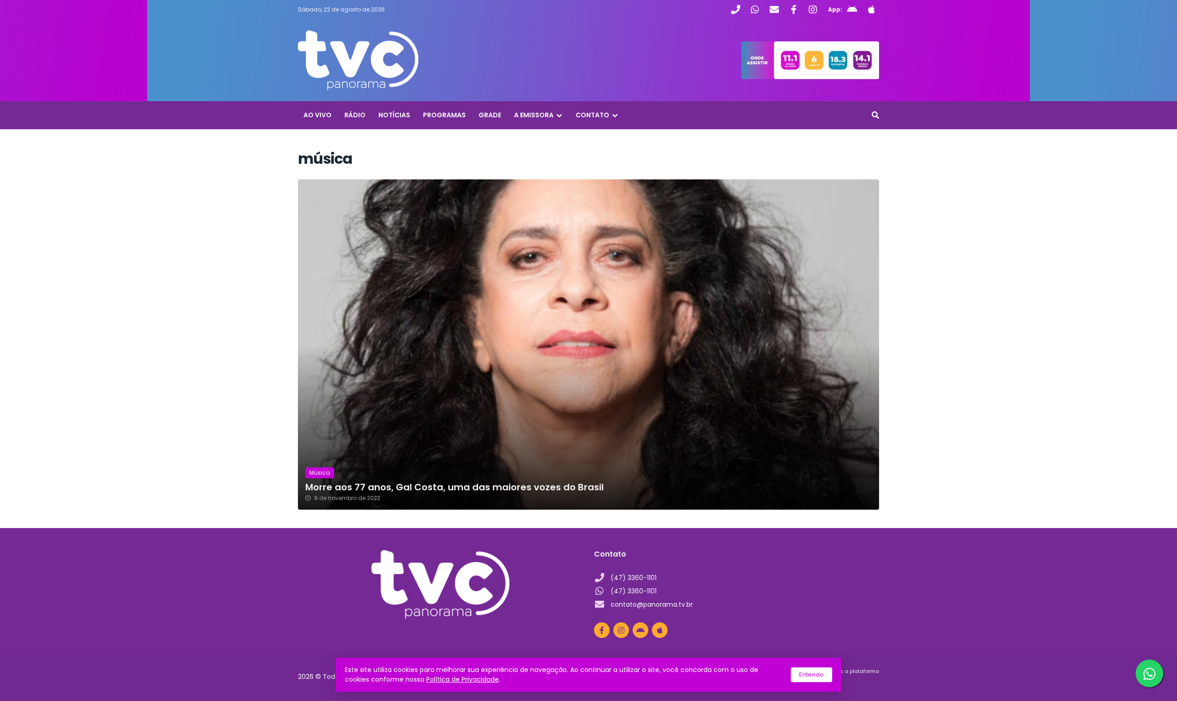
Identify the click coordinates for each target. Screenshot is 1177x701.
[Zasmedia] (856, 682)
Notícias (394, 115)
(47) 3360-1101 (634, 577)
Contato (592, 115)
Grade (490, 115)
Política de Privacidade (462, 679)
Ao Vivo (317, 115)
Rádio (355, 115)
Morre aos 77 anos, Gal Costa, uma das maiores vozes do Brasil (454, 487)
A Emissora (534, 115)
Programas (444, 115)
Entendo (811, 674)
